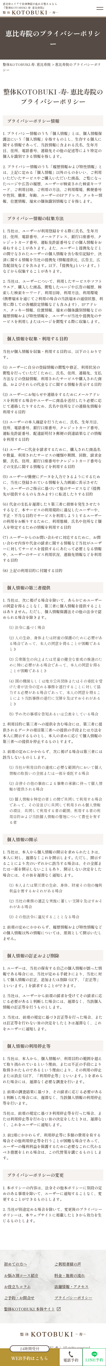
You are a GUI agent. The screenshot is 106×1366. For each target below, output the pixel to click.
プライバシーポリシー (73, 1297)
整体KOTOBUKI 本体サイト (29, 1309)
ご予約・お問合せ (19, 1297)
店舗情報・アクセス (71, 1286)
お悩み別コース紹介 (21, 1275)
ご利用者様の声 (67, 1264)
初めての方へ (15, 1264)
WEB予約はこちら (29, 1358)
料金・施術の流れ (69, 1275)
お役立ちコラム (17, 1286)
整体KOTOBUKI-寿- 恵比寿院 (27, 64)
